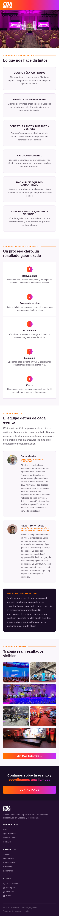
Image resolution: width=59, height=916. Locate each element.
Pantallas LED (9, 862)
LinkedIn (10, 891)
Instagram (10, 887)
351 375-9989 (12, 883)
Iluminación (8, 858)
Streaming (7, 867)
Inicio (5, 829)
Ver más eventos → (29, 756)
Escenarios (8, 871)
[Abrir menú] (53, 5)
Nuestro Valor (9, 838)
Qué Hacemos (9, 833)
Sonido (6, 854)
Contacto (7, 842)
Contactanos (29, 789)
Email (8, 896)
